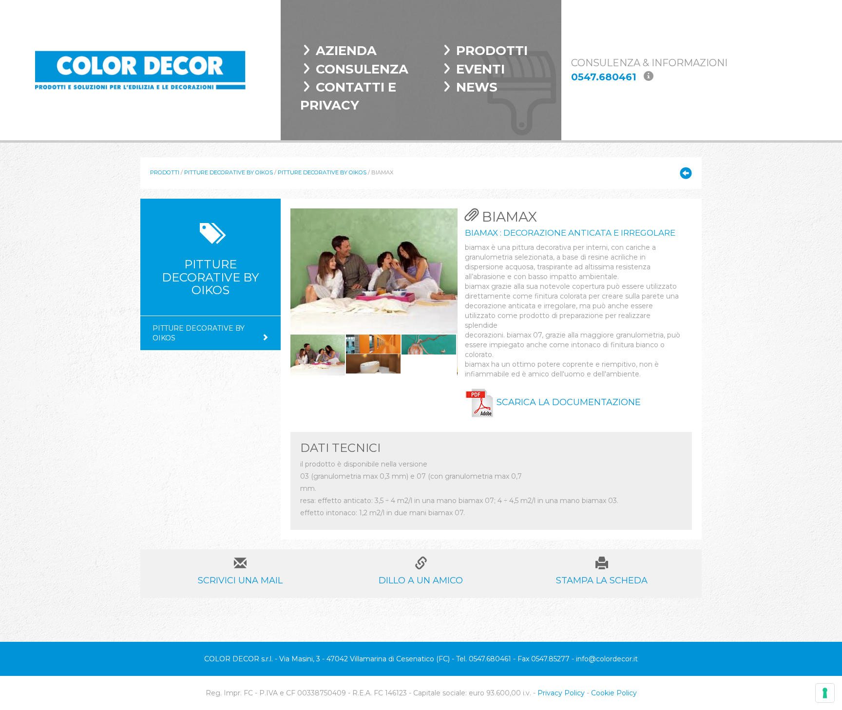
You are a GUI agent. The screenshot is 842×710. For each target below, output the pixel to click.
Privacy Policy (561, 693)
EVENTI (480, 69)
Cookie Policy (614, 693)
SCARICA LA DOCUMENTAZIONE (567, 402)
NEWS (477, 87)
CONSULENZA (362, 69)
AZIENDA (346, 50)
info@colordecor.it (607, 658)
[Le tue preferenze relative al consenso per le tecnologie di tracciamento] (825, 693)
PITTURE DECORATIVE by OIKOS (228, 172)
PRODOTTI (492, 50)
